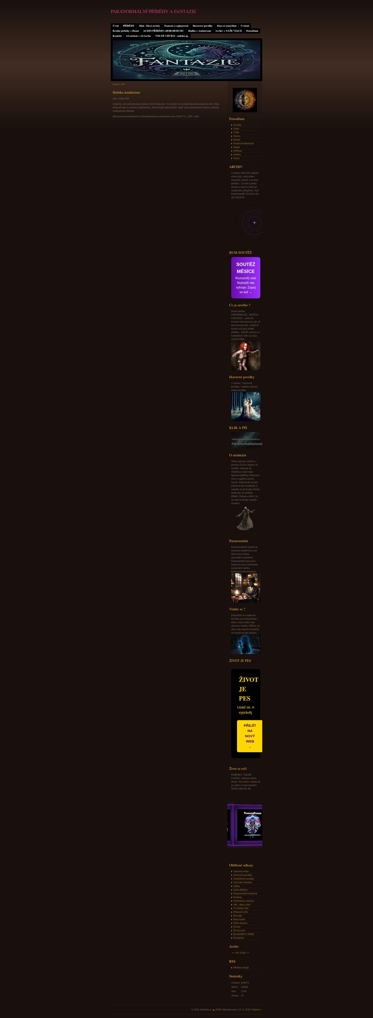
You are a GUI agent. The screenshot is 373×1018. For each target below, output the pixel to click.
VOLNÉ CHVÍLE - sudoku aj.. (172, 36)
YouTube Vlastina (242, 882)
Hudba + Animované (199, 31)
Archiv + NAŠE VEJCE (228, 31)
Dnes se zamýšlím (226, 26)
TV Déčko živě (240, 908)
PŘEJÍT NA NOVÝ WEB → (250, 736)
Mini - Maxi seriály (149, 26)
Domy (236, 158)
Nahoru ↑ (257, 1009)
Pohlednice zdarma (243, 901)
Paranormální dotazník (245, 893)
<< (233, 953)
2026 (243, 953)
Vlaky (236, 128)
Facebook (238, 938)
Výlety (236, 886)
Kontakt (117, 36)
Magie (236, 147)
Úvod (116, 26)
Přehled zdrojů (241, 967)
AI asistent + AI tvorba (138, 36)
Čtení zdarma (240, 923)
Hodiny (237, 154)
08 (237, 953)
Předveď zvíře (240, 912)
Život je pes (239, 930)
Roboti (236, 139)
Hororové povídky (203, 26)
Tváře (236, 132)
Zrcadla (237, 125)
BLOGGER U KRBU (243, 934)
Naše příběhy (240, 890)
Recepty (237, 915)
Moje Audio (239, 919)
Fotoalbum (252, 31)
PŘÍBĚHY (129, 26)
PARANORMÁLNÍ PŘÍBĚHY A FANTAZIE (153, 11)
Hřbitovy (237, 151)
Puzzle (237, 926)
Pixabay (237, 897)
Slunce (237, 136)
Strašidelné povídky (243, 878)
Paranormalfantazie (243, 143)
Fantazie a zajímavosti (176, 26)
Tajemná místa (241, 871)
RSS (218, 1009)
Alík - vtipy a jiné (241, 904)
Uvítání (245, 26)
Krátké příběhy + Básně (126, 31)
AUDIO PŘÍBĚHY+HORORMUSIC (163, 31)
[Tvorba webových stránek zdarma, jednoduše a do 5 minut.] (213, 1010)
